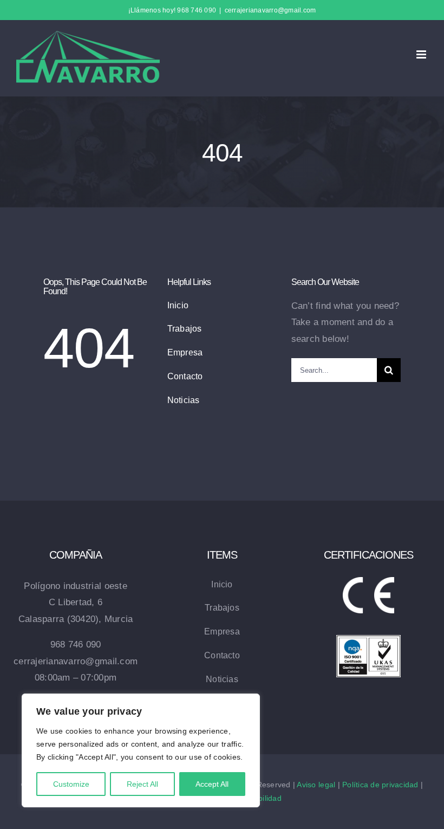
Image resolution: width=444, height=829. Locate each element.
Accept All (211, 784)
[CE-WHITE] (369, 582)
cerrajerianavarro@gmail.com (270, 10)
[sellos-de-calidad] (368, 639)
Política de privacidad (380, 784)
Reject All (142, 784)
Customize (71, 784)
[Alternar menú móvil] (422, 54)
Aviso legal (316, 784)
